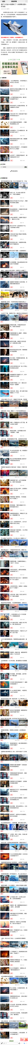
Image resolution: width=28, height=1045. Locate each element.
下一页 (18, 59)
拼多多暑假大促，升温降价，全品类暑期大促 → (12, 37)
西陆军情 (14, 1)
